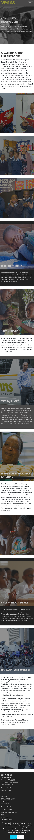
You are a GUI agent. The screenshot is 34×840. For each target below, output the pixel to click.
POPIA (3, 815)
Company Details (5, 817)
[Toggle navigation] (30, 3)
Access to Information (7, 819)
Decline (20, 837)
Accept (13, 837)
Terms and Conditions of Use (9, 812)
